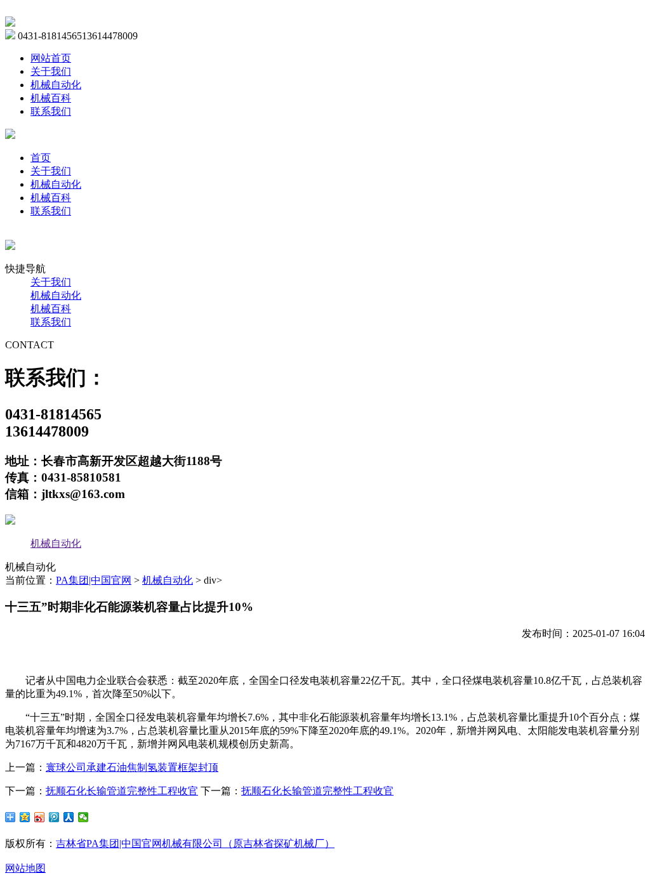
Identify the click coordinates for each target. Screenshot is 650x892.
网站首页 (50, 58)
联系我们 (50, 111)
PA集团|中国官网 (93, 580)
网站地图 (25, 868)
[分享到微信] (83, 817)
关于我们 (50, 71)
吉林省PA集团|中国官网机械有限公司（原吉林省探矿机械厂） (195, 843)
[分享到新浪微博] (39, 817)
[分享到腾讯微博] (54, 817)
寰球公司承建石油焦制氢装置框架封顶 (132, 767)
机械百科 (50, 98)
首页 (40, 157)
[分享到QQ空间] (25, 817)
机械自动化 (55, 84)
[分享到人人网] (68, 817)
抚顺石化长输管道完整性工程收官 (122, 790)
